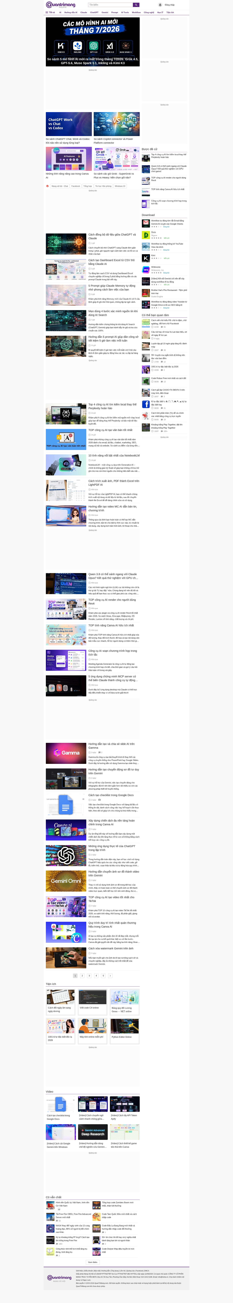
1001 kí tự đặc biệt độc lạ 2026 (60, 1039)
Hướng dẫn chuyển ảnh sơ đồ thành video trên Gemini (113, 873)
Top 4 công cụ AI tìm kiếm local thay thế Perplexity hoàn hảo (112, 406)
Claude (83, 12)
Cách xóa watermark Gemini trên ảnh (110, 948)
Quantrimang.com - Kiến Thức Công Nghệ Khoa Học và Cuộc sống (62, 5)
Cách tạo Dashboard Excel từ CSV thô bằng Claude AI (111, 262)
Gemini (105, 12)
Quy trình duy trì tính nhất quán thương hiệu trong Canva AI (112, 924)
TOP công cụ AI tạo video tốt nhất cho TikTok (111, 899)
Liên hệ (122, 1271)
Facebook (139, 1271)
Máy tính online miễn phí (91, 1037)
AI (60, 12)
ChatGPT (94, 12)
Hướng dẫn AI (70, 12)
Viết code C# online (89, 1008)
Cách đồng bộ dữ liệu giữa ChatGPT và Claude (112, 236)
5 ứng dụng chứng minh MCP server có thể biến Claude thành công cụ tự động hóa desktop (112, 678)
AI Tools (125, 12)
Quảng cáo (130, 1271)
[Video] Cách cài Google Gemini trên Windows (58, 1145)
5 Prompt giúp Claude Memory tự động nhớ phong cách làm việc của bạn (111, 287)
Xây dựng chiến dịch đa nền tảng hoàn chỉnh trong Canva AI (111, 822)
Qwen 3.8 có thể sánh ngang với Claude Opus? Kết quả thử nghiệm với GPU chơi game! (113, 576)
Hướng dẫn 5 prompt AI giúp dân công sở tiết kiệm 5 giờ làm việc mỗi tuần (113, 338)
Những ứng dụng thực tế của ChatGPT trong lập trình (111, 848)
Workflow (136, 12)
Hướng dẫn (105, 1271)
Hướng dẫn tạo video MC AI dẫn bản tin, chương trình (112, 508)
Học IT (160, 12)
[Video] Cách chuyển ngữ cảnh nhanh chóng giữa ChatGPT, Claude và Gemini (92, 1117)
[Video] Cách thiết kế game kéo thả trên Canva (124, 1145)
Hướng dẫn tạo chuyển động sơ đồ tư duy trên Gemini (113, 771)
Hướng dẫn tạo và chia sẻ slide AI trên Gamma (111, 745)
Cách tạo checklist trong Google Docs (111, 795)
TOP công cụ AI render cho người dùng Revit (112, 601)
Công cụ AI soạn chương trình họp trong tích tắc (112, 652)
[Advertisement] (93, 90)
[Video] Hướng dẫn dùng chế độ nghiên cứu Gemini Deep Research (91, 1145)
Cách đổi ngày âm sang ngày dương (59, 1009)
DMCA (146, 1271)
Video (49, 1091)
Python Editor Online (122, 1037)
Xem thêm (92, 1262)
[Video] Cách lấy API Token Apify (124, 1117)
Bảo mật (97, 1271)
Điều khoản (88, 1271)
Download (148, 214)
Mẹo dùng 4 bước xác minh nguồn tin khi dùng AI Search (113, 313)
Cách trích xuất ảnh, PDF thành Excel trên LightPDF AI (113, 482)
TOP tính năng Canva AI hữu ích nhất (111, 625)
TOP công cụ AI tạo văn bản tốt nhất (110, 430)
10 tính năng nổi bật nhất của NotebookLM (114, 455)
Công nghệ (149, 12)
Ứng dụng (115, 1271)
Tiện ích (170, 12)
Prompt (114, 12)
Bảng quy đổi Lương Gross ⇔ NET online (122, 1010)
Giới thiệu (79, 1271)
